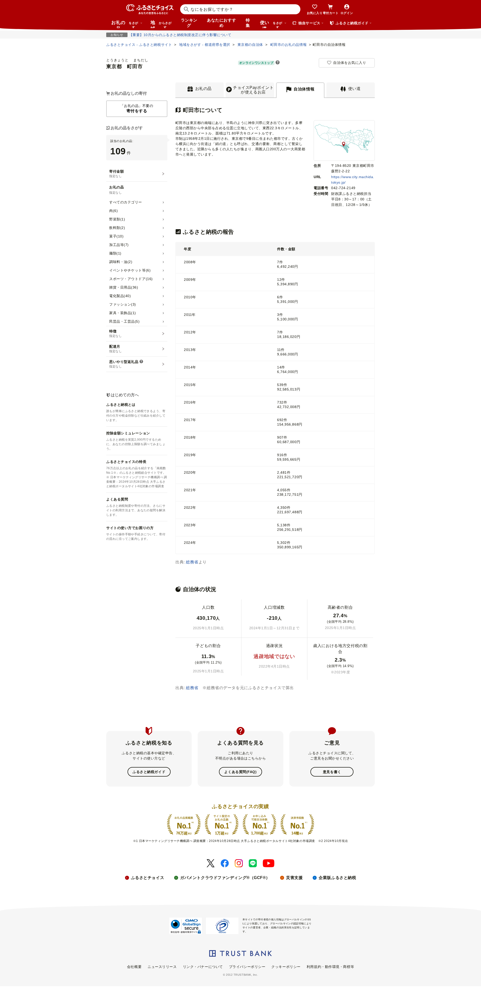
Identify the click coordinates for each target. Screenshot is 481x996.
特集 (248, 23)
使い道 (271, 24)
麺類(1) (115, 253)
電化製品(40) (120, 296)
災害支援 (294, 878)
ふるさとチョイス (147, 878)
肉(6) (113, 211)
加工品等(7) (119, 245)
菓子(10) (116, 236)
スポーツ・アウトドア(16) (131, 279)
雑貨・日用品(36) (123, 287)
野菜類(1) (117, 219)
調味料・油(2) (120, 262)
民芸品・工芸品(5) (124, 321)
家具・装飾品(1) (122, 313)
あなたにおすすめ (221, 23)
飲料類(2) (117, 228)
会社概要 (134, 967)
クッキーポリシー (285, 967)
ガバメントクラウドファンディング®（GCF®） (225, 878)
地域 (161, 24)
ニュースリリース (162, 967)
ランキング (189, 23)
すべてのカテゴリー (125, 202)
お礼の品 (124, 24)
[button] (278, 62)
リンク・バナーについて (203, 967)
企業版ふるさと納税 (337, 878)
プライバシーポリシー (247, 967)
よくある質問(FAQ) (240, 772)
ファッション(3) (122, 304)
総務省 (192, 562)
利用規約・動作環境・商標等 (330, 967)
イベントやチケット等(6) (130, 270)
